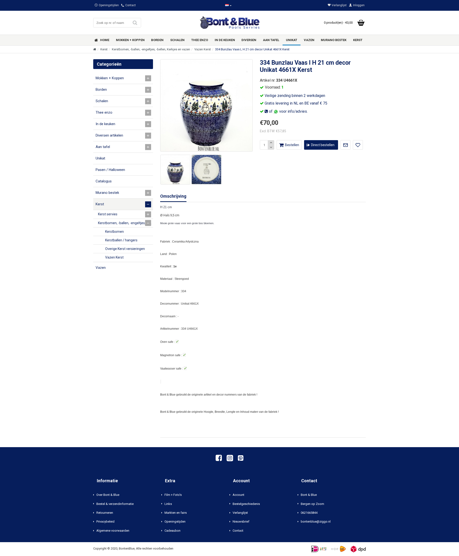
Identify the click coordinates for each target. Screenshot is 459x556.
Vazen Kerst (202, 49)
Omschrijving (173, 196)
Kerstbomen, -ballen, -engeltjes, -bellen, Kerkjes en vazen (151, 49)
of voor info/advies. (288, 111)
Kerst (104, 49)
